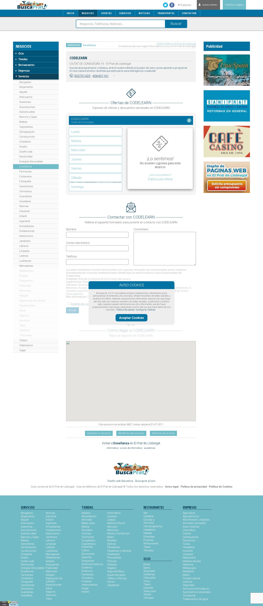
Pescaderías (114, 557)
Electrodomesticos (92, 564)
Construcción (27, 136)
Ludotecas (25, 260)
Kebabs (147, 533)
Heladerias (149, 529)
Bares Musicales (149, 569)
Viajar (22, 350)
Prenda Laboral (191, 578)
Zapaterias (113, 585)
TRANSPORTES (166, 13)
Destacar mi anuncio (99, 433)
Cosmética (189, 530)
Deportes (87, 557)
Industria (188, 550)
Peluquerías (26, 280)
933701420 (82, 76)
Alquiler (23, 92)
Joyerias (112, 516)
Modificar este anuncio (131, 433)
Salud (22, 310)
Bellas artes (88, 523)
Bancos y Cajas (28, 116)
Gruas (186, 543)
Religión (23, 295)
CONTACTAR (189, 13)
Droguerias (88, 560)
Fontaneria (25, 176)
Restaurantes (26, 65)
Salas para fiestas (149, 593)
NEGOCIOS (88, 13)
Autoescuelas (27, 111)
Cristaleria (25, 141)
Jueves (76, 159)
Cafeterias (149, 574)
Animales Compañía (194, 523)
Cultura (187, 533)
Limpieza (24, 251)
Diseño (23, 146)
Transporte (189, 595)
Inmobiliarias (26, 226)
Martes (76, 141)
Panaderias (113, 547)
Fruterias (87, 581)
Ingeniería (24, 221)
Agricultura (189, 513)
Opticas (111, 543)
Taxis (22, 325)
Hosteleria (25, 201)
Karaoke (148, 587)
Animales (87, 519)
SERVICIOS (125, 13)
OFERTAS (106, 13)
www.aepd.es (74, 293)
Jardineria (24, 241)
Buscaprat (13, 604)
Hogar (85, 588)
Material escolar (192, 561)
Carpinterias (26, 126)
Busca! (176, 23)
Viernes (76, 168)
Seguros (24, 315)
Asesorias (25, 102)
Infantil (23, 216)
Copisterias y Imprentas (89, 545)
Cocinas (86, 533)
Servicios (23, 76)
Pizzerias (148, 540)
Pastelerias (113, 554)
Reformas (25, 290)
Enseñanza (25, 166)
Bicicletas (87, 530)
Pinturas (112, 561)
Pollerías (112, 564)
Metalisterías (26, 270)
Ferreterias (88, 574)
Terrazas (148, 550)
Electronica (189, 540)
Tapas (147, 546)
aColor (4, 604)
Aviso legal (172, 486)
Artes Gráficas (191, 526)
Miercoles (78, 150)
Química (187, 581)
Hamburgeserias (150, 526)
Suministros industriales (197, 592)
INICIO (70, 13)
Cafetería (148, 516)
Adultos (86, 513)
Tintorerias (25, 335)
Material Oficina (116, 523)
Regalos (111, 568)
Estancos (87, 571)
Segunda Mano (116, 571)
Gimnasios (25, 191)
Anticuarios (25, 97)
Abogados (25, 82)
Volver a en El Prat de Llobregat (131, 443)
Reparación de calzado (32, 300)
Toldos (23, 340)
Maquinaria (189, 557)
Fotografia (25, 181)
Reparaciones (27, 305)
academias (149, 448)
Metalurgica (189, 568)
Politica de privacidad (194, 486)
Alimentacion (89, 516)
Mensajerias (26, 265)
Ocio (21, 53)
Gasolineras (26, 186)
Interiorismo (26, 236)
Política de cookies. (125, 309)
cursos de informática (131, 448)
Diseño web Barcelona (120, 481)
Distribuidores (191, 537)
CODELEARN (78, 57)
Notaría (23, 275)
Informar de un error (163, 433)
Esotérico (87, 567)
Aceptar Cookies (131, 318)
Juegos (111, 519)
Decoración (88, 553)
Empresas (24, 71)
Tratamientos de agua (195, 599)
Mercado (112, 526)
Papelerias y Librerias (119, 550)
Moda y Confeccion (118, 533)
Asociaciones (27, 107)
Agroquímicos (191, 516)
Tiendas (23, 59)
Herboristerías (90, 584)
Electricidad (25, 156)
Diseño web (25, 151)
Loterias (23, 255)
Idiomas (24, 206)
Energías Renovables (31, 161)
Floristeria (87, 578)
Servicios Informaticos (196, 588)
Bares (146, 564)
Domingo (77, 187)
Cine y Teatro (147, 583)
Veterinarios (26, 345)
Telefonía (24, 330)
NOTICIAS (144, 13)
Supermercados (116, 575)
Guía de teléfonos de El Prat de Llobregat (99, 486)
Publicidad (25, 285)
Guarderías (25, 196)
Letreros (24, 246)
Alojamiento (26, 87)
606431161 (101, 76)
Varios (111, 581)
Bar (145, 513)
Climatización (27, 131)
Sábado (76, 178)
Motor (110, 537)
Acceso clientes (209, 4)
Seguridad (188, 585)
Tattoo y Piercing (116, 578)
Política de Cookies (220, 486)
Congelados (88, 540)
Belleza (23, 121)
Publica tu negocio (234, 4)
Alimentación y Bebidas (196, 519)
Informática (113, 513)
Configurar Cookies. (146, 309)
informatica (112, 448)
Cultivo (85, 550)
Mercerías (112, 530)
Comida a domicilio (149, 521)
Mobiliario (188, 571)
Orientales (149, 536)
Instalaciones (27, 231)
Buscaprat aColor (145, 481)
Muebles (112, 540)
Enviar (72, 310)
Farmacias (25, 171)
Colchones (88, 537)
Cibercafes (149, 577)
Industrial (24, 211)
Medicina (188, 564)
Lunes (75, 132)
